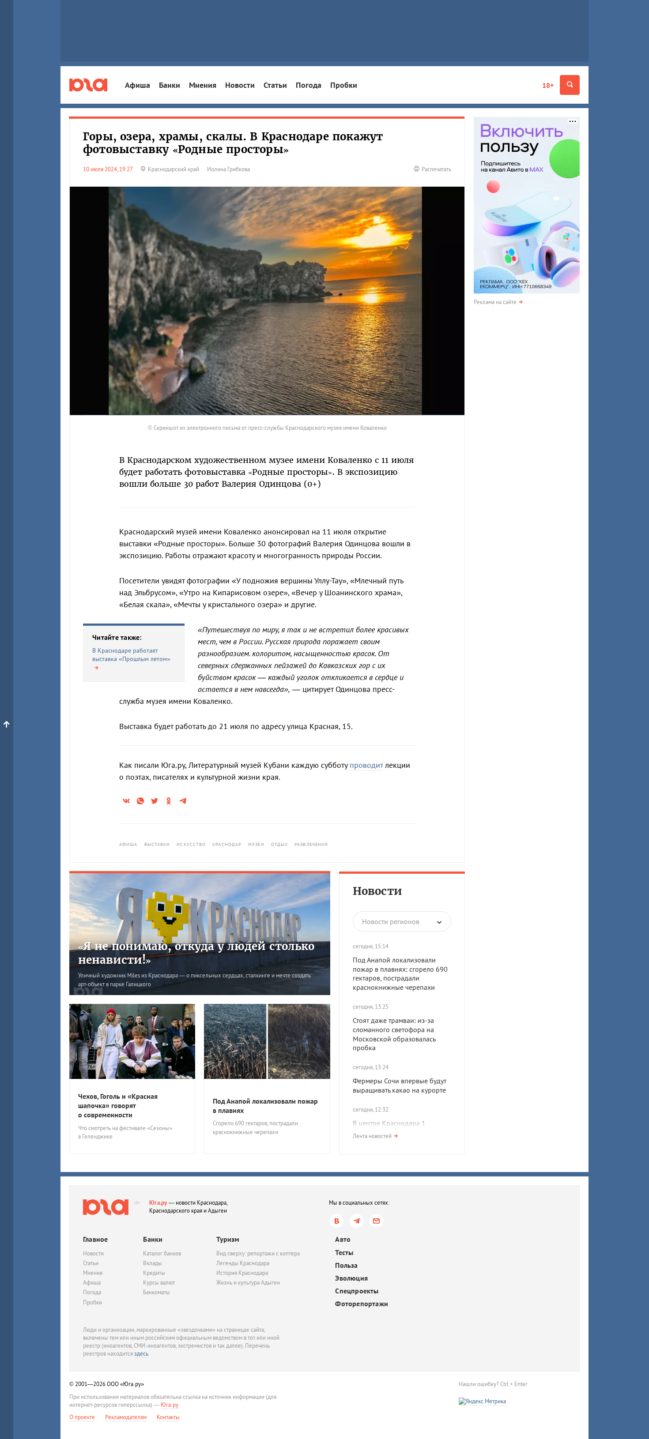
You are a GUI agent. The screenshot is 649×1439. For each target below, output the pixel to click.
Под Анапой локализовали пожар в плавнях (265, 1106)
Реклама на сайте (495, 302)
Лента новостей (372, 1136)
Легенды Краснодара (242, 1263)
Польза (346, 1265)
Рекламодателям (126, 1417)
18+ (548, 85)
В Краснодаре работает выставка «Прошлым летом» (131, 654)
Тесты (344, 1252)
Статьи (275, 85)
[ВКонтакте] (336, 1221)
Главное (95, 1239)
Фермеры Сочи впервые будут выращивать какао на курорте (399, 1085)
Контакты (168, 1417)
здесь (141, 1353)
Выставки (157, 844)
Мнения (202, 85)
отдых (279, 844)
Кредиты (154, 1273)
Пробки (343, 85)
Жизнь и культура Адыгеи (248, 1282)
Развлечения (311, 844)
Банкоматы (156, 1292)
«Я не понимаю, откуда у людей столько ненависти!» (196, 953)
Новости (240, 85)
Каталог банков (162, 1253)
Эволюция (351, 1278)
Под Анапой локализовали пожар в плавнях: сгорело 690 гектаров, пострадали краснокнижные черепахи (400, 973)
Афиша (137, 85)
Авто (343, 1239)
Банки (169, 85)
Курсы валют (159, 1282)
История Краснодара (242, 1273)
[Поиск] (570, 85)
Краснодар (226, 844)
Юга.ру (158, 1202)
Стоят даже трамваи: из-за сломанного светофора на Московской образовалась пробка (394, 1034)
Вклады (152, 1263)
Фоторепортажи (361, 1304)
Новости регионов (390, 921)
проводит (366, 765)
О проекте (82, 1417)
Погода (308, 85)
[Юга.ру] (88, 85)
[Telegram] (356, 1221)
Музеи (256, 844)
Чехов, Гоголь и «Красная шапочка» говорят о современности (118, 1105)
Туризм (227, 1239)
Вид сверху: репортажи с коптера (258, 1253)
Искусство (191, 844)
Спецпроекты (356, 1291)
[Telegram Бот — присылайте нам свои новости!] (376, 1221)
